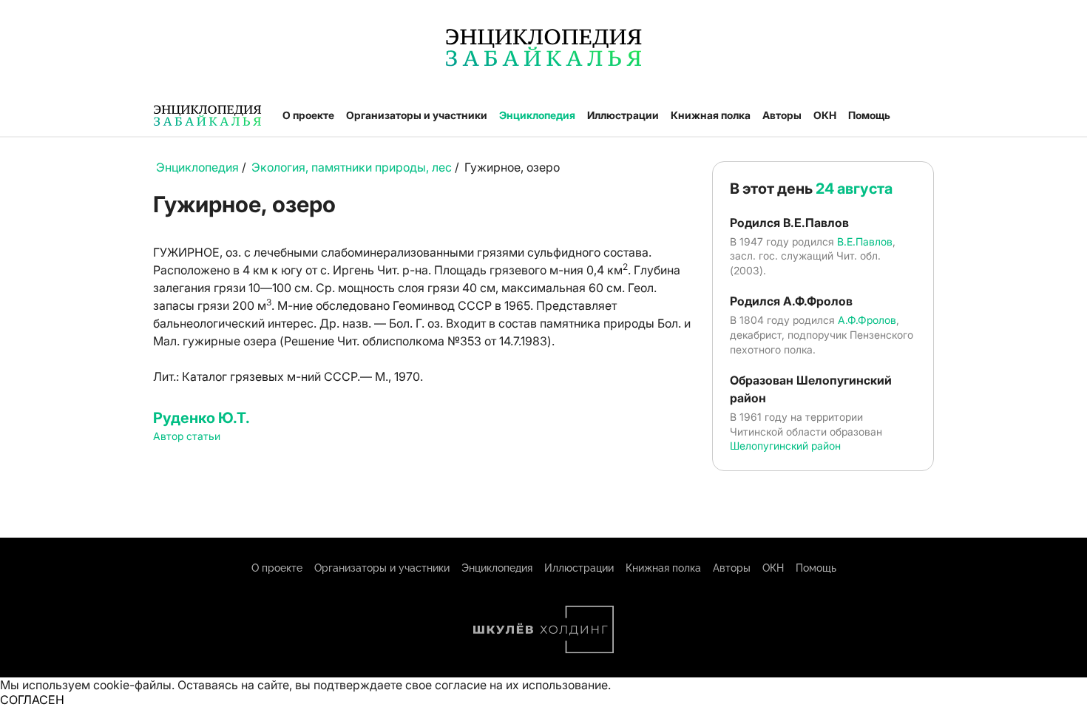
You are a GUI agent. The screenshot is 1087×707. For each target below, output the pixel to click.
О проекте (308, 115)
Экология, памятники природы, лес (351, 167)
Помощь (869, 115)
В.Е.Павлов (865, 241)
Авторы (782, 115)
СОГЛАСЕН (32, 699)
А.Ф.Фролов (867, 320)
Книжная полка (711, 115)
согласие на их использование (521, 684)
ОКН (824, 115)
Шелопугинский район (785, 445)
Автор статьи (186, 436)
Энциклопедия (537, 115)
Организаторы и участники (416, 115)
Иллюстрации (623, 115)
